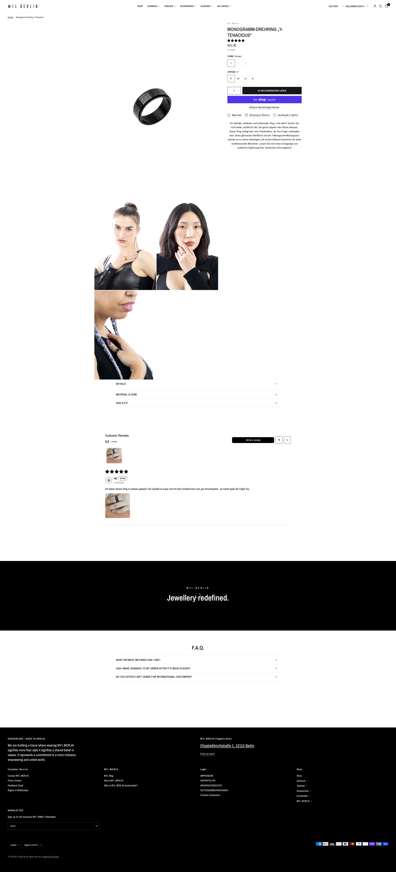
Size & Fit (122, 403)
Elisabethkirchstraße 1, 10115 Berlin (227, 745)
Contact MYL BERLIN (18, 775)
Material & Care (126, 394)
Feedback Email (15, 785)
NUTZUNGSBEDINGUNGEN (214, 790)
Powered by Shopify (50, 856)
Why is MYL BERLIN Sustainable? (121, 785)
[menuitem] (140, 6)
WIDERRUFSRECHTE (211, 785)
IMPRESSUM (206, 775)
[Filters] (279, 440)
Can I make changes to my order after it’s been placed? (153, 668)
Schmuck (152, 6)
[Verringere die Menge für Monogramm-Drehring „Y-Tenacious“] (230, 90)
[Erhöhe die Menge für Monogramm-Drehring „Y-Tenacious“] (238, 90)
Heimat (10, 17)
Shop (299, 769)
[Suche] (380, 6)
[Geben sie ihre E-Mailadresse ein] (96, 826)
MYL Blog (108, 775)
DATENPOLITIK (207, 780)
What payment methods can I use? (138, 660)
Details (121, 384)
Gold (238, 63)
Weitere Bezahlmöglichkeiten (265, 107)
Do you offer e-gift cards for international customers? (154, 676)
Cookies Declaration (210, 795)
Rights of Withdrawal (18, 790)
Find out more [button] (207, 753)
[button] (236, 41)
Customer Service (18, 769)
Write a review (253, 440)
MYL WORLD (111, 769)
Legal (203, 769)
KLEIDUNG (205, 6)
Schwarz (231, 63)
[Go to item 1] (114, 455)
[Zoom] (212, 28)
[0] (385, 6)
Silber (245, 63)
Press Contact (15, 780)
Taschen (168, 6)
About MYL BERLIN (113, 780)
